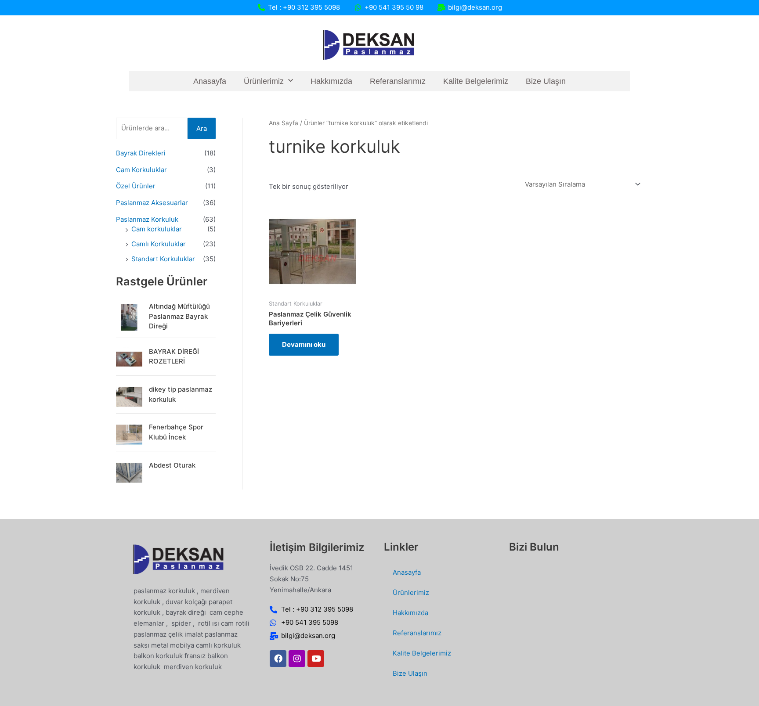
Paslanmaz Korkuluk (147, 219)
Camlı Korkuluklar (158, 244)
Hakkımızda (331, 81)
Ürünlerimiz (264, 81)
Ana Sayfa (283, 122)
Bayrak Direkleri (141, 153)
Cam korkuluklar (156, 229)
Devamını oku (303, 344)
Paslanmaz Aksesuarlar (152, 202)
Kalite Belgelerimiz (475, 81)
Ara (201, 128)
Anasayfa (209, 81)
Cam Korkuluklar (141, 170)
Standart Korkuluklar (163, 259)
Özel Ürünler (135, 186)
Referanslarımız (398, 81)
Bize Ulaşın (546, 81)
